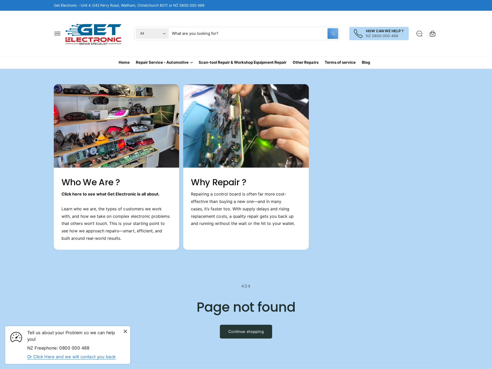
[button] (57, 33)
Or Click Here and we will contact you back (71, 356)
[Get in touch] (419, 33)
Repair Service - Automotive (162, 62)
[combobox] (255, 33)
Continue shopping (246, 331)
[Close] (125, 332)
